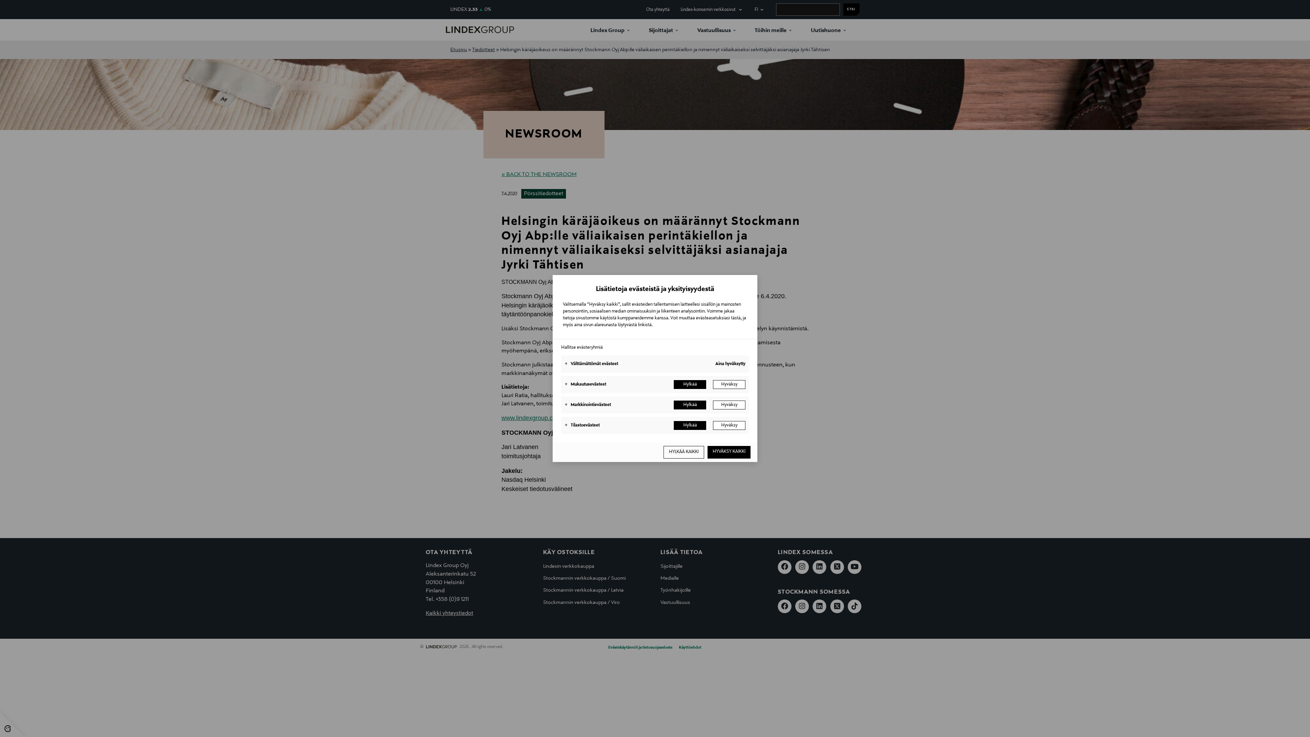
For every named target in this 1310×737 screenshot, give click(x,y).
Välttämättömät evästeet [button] (591, 364)
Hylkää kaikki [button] (684, 452)
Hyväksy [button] (729, 384)
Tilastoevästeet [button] (582, 425)
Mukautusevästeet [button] (585, 384)
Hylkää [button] (690, 384)
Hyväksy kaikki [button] (729, 451)
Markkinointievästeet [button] (588, 405)
